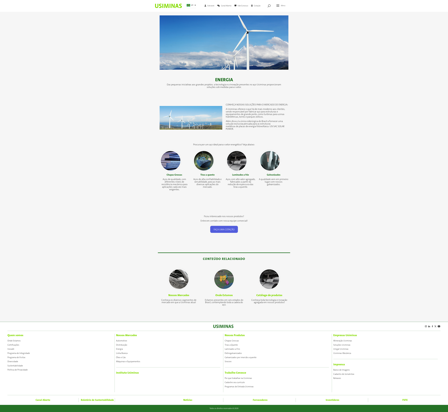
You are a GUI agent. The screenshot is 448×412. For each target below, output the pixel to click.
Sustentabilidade (15, 366)
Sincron (228, 361)
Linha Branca (122, 353)
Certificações (13, 345)
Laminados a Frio (232, 349)
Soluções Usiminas (341, 345)
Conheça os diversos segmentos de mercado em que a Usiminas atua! (178, 301)
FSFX (405, 400)
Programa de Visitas (16, 357)
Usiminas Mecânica (342, 353)
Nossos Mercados (178, 295)
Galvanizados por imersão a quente (240, 357)
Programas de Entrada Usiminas (239, 387)
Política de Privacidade (17, 370)
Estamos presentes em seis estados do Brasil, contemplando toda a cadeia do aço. (224, 302)
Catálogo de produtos (269, 295)
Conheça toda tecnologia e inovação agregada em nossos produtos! (269, 301)
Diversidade (12, 361)
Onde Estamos (224, 295)
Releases (337, 378)
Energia (119, 349)
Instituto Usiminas (127, 372)
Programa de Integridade (18, 353)
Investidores (332, 400)
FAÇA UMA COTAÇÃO (224, 229)
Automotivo (121, 341)
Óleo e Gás (121, 357)
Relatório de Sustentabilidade (97, 400)
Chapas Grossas (232, 341)
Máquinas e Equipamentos (128, 361)
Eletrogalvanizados (233, 353)
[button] (169, 42)
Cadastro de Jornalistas (343, 374)
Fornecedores (260, 400)
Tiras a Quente (231, 345)
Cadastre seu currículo (235, 382)
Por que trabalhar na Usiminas (238, 378)
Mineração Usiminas (342, 341)
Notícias (187, 400)
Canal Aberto (43, 400)
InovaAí (10, 349)
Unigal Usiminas (340, 349)
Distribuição (121, 345)
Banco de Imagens (341, 370)
